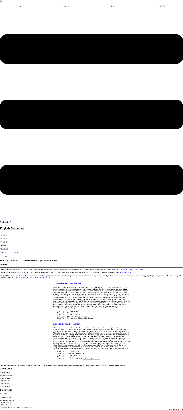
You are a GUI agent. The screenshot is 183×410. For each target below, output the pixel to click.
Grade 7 (4, 238)
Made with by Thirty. (176, 409)
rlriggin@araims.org (6, 397)
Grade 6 (4, 235)
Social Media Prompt (126, 272)
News (113, 6)
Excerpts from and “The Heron (37, 277)
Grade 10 (4, 249)
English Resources (12, 228)
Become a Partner (5, 386)
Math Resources (5, 372)
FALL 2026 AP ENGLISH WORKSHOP (66, 324)
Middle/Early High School (10, 252)
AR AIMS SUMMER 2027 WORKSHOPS (67, 283)
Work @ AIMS (161, 6)
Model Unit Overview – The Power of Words (129, 269)
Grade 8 (4, 242)
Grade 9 (4, 245)
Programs (66, 6)
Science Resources (6, 375)
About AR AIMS (4, 380)
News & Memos (4, 383)
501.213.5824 (4, 394)
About (19, 6)
